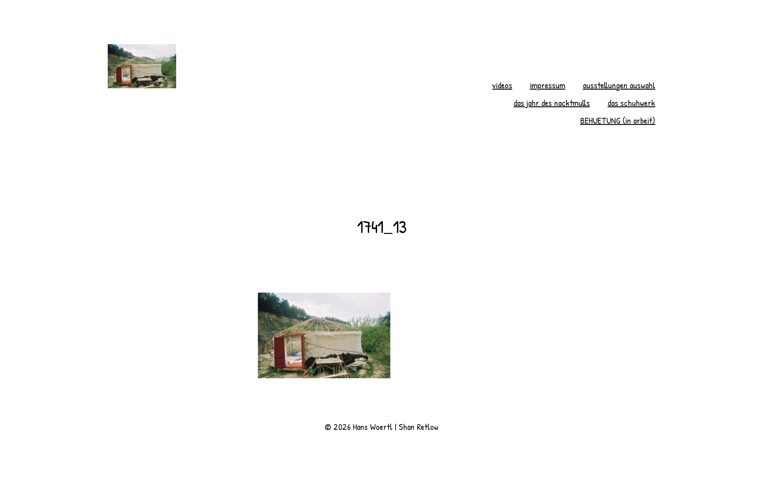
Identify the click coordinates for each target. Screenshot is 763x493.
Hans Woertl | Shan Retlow (395, 427)
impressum (547, 85)
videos (502, 85)
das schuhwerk (631, 103)
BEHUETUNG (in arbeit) (617, 120)
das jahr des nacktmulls (552, 103)
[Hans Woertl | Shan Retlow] (252, 66)
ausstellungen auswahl (619, 85)
